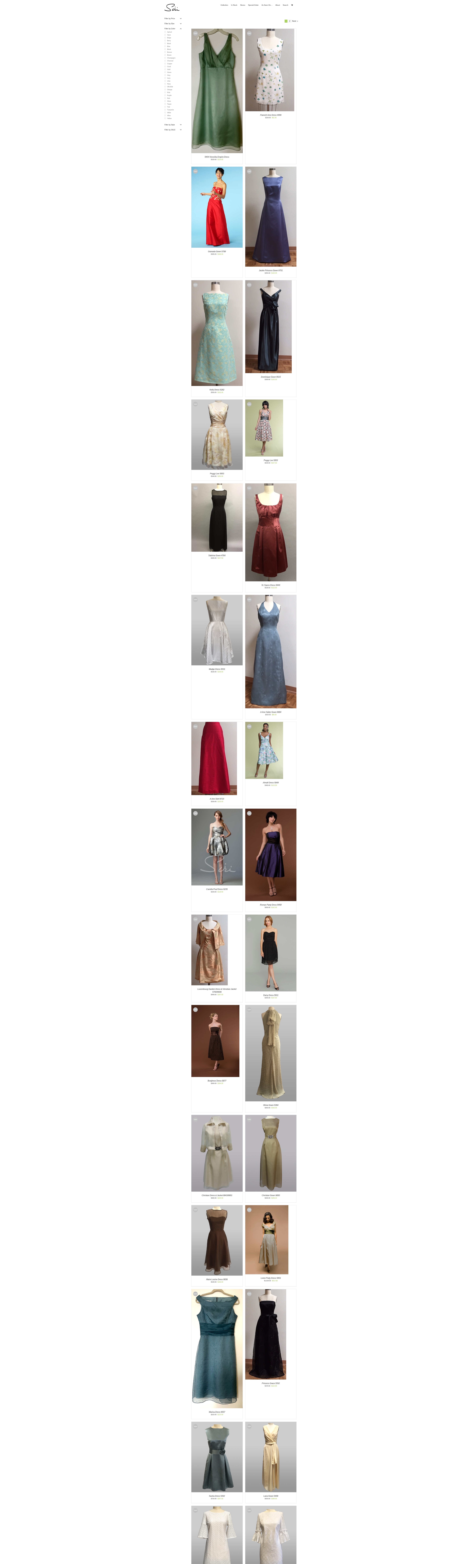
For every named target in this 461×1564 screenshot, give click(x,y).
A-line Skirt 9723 (217, 799)
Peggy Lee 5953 (217, 474)
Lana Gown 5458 (271, 1496)
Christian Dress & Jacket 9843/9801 (217, 1195)
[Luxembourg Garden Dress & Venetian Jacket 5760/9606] (209, 916)
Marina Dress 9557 (217, 1412)
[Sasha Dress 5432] (217, 1423)
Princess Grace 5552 (271, 1383)
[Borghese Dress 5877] (215, 1006)
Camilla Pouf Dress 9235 (217, 889)
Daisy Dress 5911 (270, 995)
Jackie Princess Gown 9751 (271, 270)
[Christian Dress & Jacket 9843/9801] (217, 1116)
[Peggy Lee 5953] (217, 401)
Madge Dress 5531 (217, 669)
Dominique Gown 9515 (271, 377)
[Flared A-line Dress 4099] (269, 30)
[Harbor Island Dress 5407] (217, 1507)
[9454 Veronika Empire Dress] (217, 30)
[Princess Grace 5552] (265, 1290)
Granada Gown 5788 (217, 251)
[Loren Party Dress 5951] (266, 1206)
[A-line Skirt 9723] (214, 723)
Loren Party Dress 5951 (271, 1278)
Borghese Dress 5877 (217, 1081)
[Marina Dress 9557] (217, 1290)
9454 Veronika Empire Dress (217, 157)
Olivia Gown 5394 (270, 1105)
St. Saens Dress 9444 (270, 585)
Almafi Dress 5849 (271, 783)
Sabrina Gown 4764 (216, 555)
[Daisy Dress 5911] (271, 916)
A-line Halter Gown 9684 (270, 712)
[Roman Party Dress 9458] (271, 810)
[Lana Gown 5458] (271, 1423)
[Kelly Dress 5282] (217, 281)
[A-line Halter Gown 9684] (271, 596)
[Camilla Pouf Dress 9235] (217, 810)
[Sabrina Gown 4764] (217, 484)
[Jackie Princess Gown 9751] (271, 168)
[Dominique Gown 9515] (268, 281)
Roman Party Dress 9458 (271, 905)
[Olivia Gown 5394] (271, 1006)
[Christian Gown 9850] (271, 1116)
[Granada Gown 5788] (217, 168)
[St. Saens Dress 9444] (271, 484)
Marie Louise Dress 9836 (217, 1279)
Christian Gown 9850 (271, 1195)
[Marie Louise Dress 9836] (217, 1206)
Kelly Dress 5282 (217, 390)
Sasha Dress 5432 (217, 1496)
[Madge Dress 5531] (217, 596)
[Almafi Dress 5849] (264, 723)
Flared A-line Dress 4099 (270, 115)
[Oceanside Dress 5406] (271, 1507)
